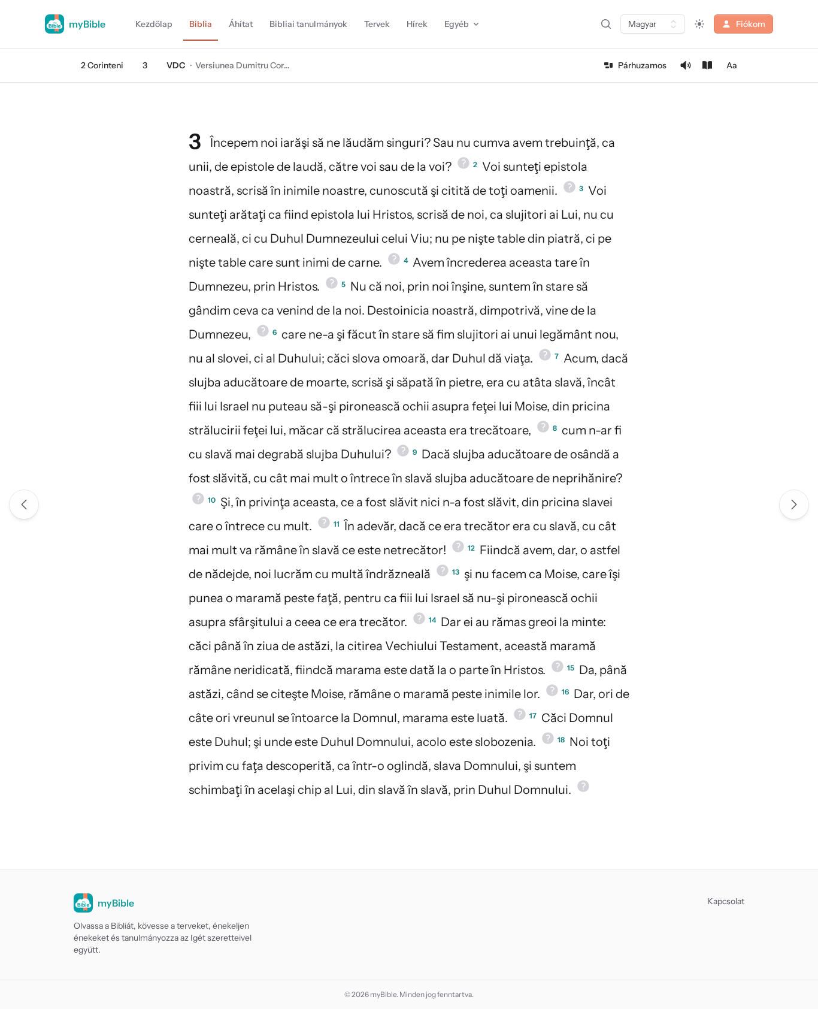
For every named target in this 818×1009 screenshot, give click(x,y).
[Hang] (685, 65)
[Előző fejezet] (24, 504)
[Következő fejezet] (794, 504)
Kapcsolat (725, 901)
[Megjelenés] (699, 24)
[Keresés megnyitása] (606, 24)
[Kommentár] (707, 65)
